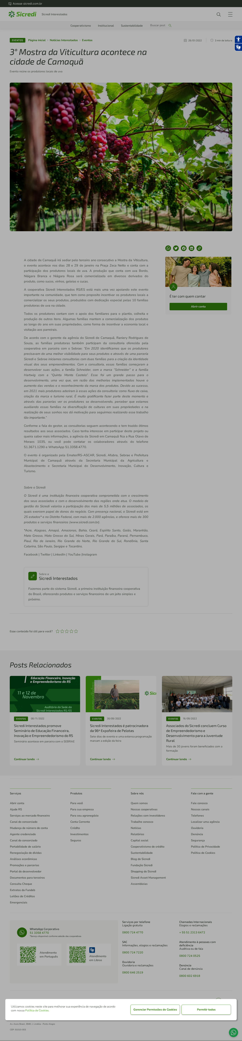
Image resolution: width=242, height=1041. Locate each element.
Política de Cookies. (37, 1010)
